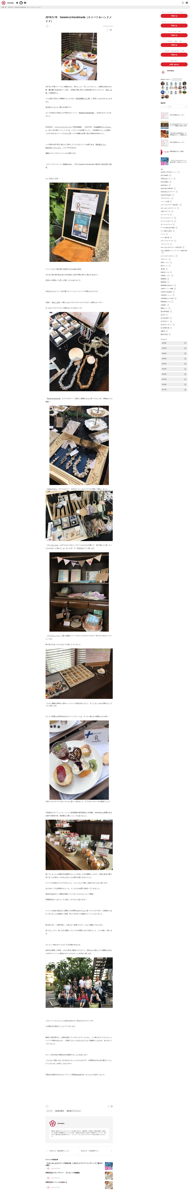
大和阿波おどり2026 (168, 298)
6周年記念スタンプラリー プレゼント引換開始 (63, 1173)
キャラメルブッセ (167, 224)
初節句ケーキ (166, 272)
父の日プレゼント (167, 324)
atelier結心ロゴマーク (169, 192)
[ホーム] (17, 2)
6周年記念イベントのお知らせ (56, 1182)
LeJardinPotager (167, 195)
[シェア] (186, 2)
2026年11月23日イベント (170, 172)
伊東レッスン (166, 262)
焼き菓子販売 (59, 1111)
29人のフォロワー (165, 79)
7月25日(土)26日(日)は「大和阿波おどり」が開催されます (178, 135)
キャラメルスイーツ (168, 218)
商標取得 (165, 279)
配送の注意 (165, 334)
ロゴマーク (165, 259)
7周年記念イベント (168, 179)
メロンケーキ (166, 244)
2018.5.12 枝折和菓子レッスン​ (59, 1151)
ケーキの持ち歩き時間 (169, 228)
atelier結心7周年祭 (168, 188)
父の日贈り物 (166, 328)
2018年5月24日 (108, 26)
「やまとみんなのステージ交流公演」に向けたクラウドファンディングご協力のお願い (74, 1164)
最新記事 (163, 103)
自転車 (164, 331)
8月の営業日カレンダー (177, 142)
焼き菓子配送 (166, 311)
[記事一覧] (21, 2)
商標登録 (165, 282)
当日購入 (165, 305)
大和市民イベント (167, 295)
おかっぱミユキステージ (169, 208)
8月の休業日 (166, 182)
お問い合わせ (174, 64)
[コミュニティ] (25, 2)
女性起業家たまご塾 (83, 98)
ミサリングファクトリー (63, 127)
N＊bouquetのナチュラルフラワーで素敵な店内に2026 (179, 125)
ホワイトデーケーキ (168, 241)
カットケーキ (166, 214)
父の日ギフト (166, 321)
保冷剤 (164, 269)
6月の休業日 (166, 175)
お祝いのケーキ (167, 211)
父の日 (164, 315)
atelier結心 (10, 3)
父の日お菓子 (166, 318)
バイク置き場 (166, 237)
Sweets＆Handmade (86, 113)
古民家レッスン (167, 275)
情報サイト (165, 308)
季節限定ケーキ (167, 302)
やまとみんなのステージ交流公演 (172, 247)
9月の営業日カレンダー (177, 115)
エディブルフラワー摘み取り (171, 205)
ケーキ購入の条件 (167, 231)
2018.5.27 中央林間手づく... (90, 1151)
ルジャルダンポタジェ (169, 256)
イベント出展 (166, 201)
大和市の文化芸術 (167, 292)
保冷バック (165, 266)
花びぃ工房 (56, 302)
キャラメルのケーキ (168, 221)
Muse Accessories (53, 398)
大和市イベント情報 (168, 288)
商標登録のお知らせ (168, 285)
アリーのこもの (52, 545)
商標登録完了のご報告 (177, 151)
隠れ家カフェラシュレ (74, 1111)
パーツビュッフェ (53, 636)
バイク (164, 234)
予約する (174, 16)
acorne (78, 1074)
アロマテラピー (167, 198)
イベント (49, 1111)
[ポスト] (182, 2)
